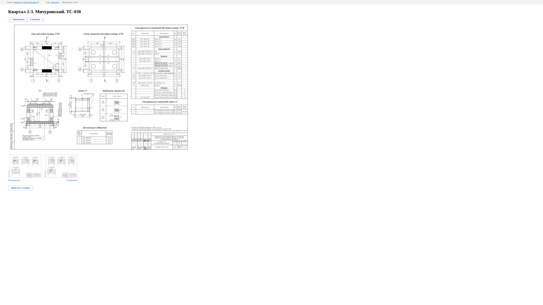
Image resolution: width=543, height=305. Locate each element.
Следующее (35, 19)
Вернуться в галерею (20, 188)
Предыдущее (18, 19)
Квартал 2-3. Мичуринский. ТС (26, 2)
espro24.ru (55, 2)
